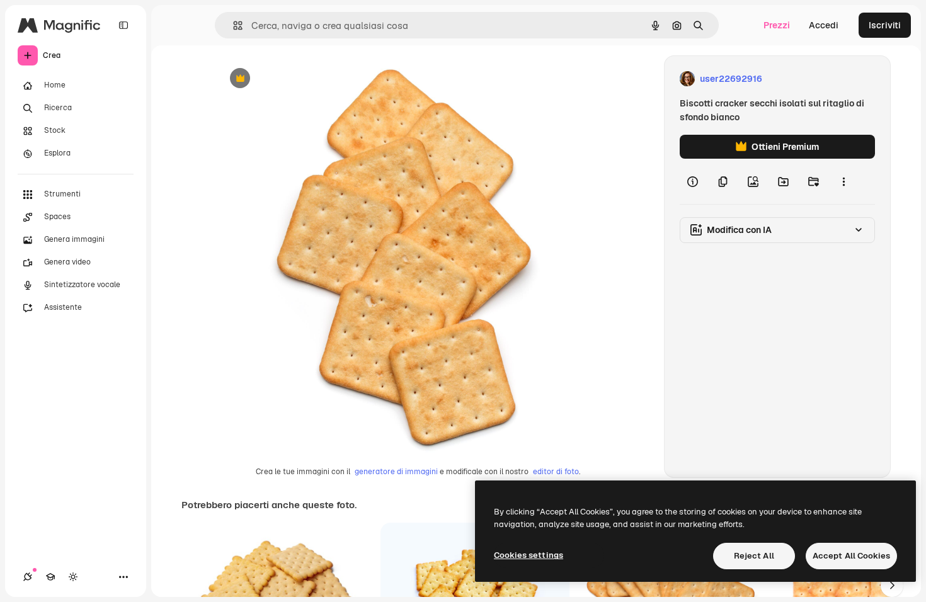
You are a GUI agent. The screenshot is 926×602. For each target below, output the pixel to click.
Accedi (823, 25)
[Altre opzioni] (843, 181)
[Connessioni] (28, 577)
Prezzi (776, 25)
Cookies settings (528, 555)
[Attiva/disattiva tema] (73, 577)
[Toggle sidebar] (123, 25)
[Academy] (50, 577)
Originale (300, 79)
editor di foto (556, 472)
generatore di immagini (396, 472)
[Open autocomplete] (232, 25)
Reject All (754, 555)
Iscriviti (885, 25)
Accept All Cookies (851, 555)
